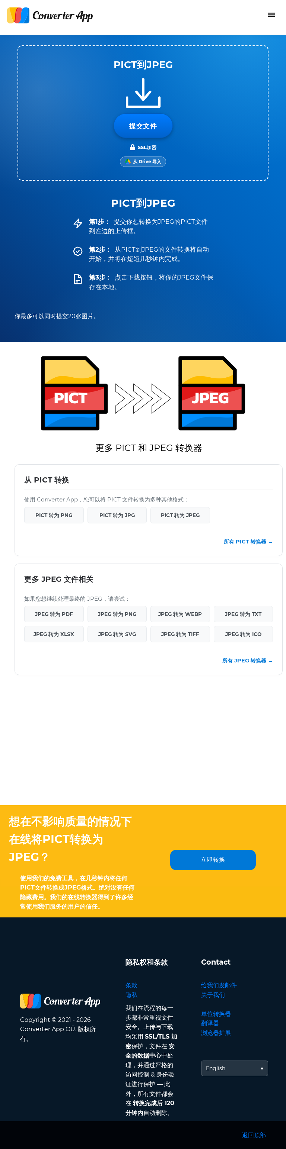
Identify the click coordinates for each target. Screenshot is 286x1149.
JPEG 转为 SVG (117, 634)
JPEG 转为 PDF (54, 614)
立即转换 (213, 859)
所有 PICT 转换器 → (248, 541)
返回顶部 (254, 1135)
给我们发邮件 (219, 985)
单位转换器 (216, 1013)
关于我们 (213, 994)
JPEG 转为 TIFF (180, 634)
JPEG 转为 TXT (243, 614)
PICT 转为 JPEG (180, 515)
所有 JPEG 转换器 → (247, 660)
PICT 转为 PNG (53, 515)
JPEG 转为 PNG (117, 614)
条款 (131, 985)
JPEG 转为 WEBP (180, 614)
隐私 (131, 994)
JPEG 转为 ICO (243, 634)
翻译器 (210, 1023)
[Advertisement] (143, 746)
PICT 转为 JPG (117, 515)
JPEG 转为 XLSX (54, 634)
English (215, 1068)
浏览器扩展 (216, 1032)
